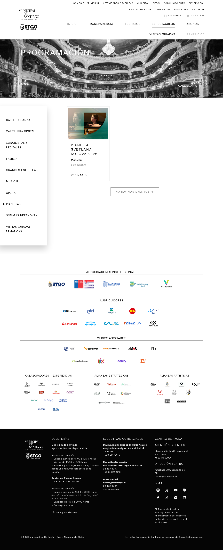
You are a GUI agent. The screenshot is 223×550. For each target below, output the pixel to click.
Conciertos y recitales (16, 145)
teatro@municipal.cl (166, 476)
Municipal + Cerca (149, 3)
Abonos (192, 24)
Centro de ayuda (140, 9)
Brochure (198, 9)
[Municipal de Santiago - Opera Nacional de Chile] (28, 19)
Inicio (72, 24)
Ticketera (196, 15)
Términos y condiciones (64, 512)
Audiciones (181, 9)
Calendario (173, 15)
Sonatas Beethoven (22, 215)
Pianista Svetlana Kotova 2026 (84, 149)
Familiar (12, 158)
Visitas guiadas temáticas (18, 229)
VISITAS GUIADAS (162, 34)
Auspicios (132, 24)
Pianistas (13, 204)
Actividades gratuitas (118, 3)
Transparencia (100, 24)
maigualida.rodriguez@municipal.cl (123, 448)
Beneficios (196, 3)
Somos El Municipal (86, 3)
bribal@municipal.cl (114, 482)
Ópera (11, 192)
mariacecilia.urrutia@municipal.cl (122, 465)
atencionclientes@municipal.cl (171, 451)
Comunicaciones (174, 3)
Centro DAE (162, 9)
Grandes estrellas (22, 170)
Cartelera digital (20, 131)
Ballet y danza (18, 120)
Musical (12, 181)
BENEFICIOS (196, 34)
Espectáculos (163, 24)
